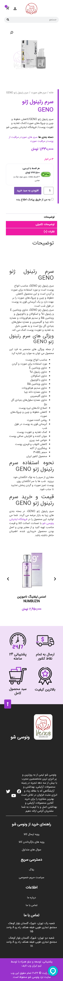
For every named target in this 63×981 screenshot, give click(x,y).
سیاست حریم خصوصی (31, 877)
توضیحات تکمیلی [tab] (45, 224)
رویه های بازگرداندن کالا (32, 842)
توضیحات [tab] (49, 217)
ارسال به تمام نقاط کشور (45, 657)
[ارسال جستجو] (8, 20)
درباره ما (31, 897)
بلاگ (31, 870)
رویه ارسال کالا (31, 834)
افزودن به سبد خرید (28, 190)
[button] (12, 33)
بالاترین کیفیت (45, 690)
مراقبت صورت (37, 141)
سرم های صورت (39, 93)
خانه (51, 93)
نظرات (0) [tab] (49, 231)
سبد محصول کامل (18, 691)
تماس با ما (31, 905)
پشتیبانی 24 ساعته (18, 657)
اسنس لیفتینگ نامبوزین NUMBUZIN (31, 599)
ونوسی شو (20, 737)
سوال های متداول (31, 850)
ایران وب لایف (29, 966)
